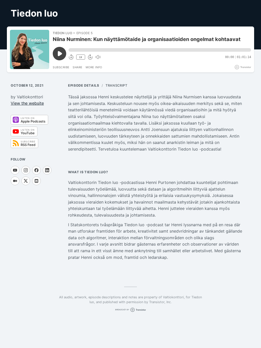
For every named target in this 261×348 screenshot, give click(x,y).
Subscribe (61, 67)
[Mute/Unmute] (97, 57)
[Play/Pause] (29, 49)
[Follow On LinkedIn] (47, 170)
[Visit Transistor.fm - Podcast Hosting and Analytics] (243, 67)
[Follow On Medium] (15, 181)
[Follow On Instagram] (25, 170)
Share (78, 67)
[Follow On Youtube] (15, 170)
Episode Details (83, 85)
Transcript (116, 85)
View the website (27, 103)
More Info (94, 67)
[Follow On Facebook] (36, 170)
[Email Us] (36, 181)
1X (80, 57)
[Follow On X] (25, 181)
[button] (160, 50)
